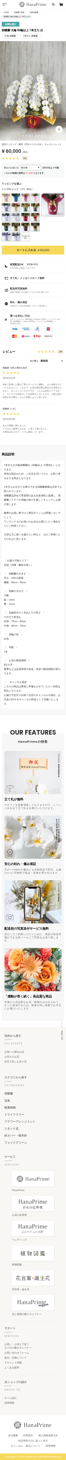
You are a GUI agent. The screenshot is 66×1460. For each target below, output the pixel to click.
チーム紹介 (10, 1398)
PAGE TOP (62, 1035)
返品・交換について (15, 1357)
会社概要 (13, 1435)
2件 (25, 158)
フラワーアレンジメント (19, 1121)
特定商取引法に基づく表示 (33, 1440)
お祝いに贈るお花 (14, 1051)
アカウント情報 (13, 1362)
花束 (7, 1100)
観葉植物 (10, 1107)
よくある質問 (11, 1367)
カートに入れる (33, 250)
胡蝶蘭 (8, 1093)
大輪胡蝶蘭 (33, 12)
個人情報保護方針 (48, 1435)
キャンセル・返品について (25, 1445)
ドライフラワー (14, 1114)
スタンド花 (11, 1128)
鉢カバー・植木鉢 (15, 1135)
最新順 (44, 360)
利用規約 (28, 1435)
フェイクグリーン (15, 1142)
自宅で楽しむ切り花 (15, 1061)
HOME (6, 12)
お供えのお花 (11, 1056)
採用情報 (9, 1402)
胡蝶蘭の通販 (19, 12)
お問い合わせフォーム (16, 1352)
